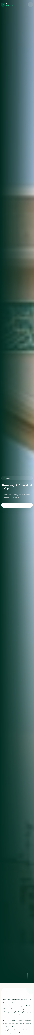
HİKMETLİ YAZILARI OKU (17, 505)
